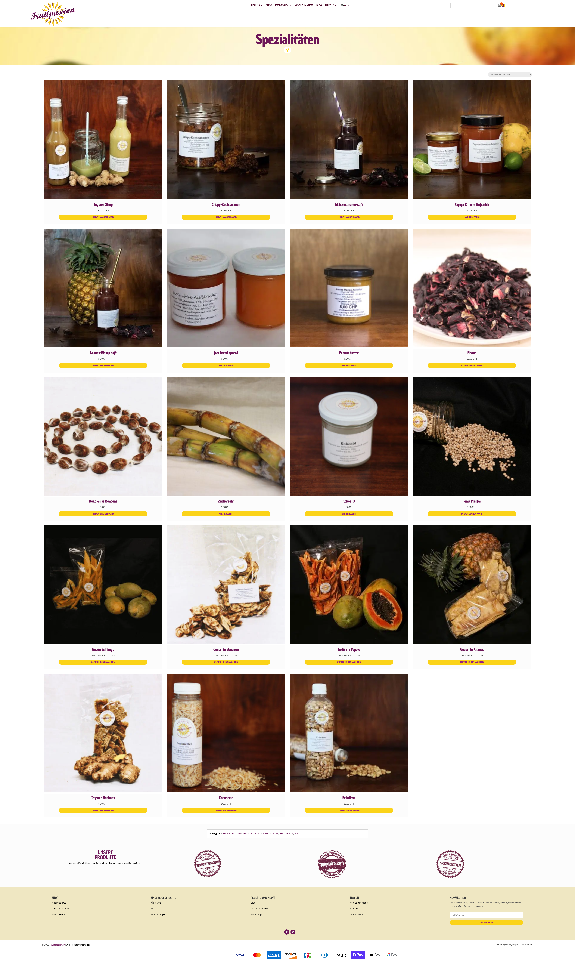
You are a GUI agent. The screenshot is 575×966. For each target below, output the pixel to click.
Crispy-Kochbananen (226, 204)
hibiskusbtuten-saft (349, 204)
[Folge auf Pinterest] (292, 932)
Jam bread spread (226, 352)
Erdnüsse (348, 797)
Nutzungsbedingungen (507, 944)
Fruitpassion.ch (57, 944)
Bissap (471, 352)
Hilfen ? (329, 5)
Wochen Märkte (60, 908)
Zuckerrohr (226, 501)
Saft (297, 833)
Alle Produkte (59, 902)
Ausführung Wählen (103, 662)
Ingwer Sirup (103, 204)
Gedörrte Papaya (349, 649)
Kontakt (354, 908)
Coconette (226, 797)
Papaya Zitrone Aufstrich (472, 204)
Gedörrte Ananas (472, 649)
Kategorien (281, 5)
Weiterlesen (472, 217)
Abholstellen (356, 914)
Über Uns (255, 5)
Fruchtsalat (286, 833)
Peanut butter (349, 352)
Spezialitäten (270, 833)
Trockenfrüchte (251, 833)
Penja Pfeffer (472, 501)
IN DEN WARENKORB (103, 217)
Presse (154, 908)
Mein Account (59, 914)
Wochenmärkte (304, 5)
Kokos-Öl (349, 501)
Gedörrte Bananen (226, 649)
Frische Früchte (232, 833)
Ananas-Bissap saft (103, 352)
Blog (319, 5)
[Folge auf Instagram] (286, 932)
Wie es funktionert (359, 902)
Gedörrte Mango (103, 649)
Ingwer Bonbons (103, 797)
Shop (269, 5)
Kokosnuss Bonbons (103, 501)
